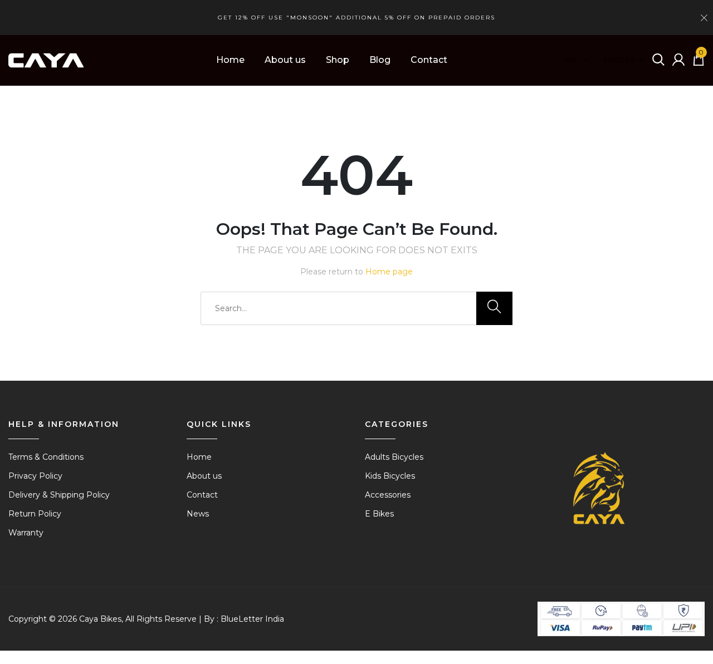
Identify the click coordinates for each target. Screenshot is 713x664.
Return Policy (34, 514)
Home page (389, 272)
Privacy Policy (35, 476)
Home (230, 60)
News (198, 514)
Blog (379, 60)
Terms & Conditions (46, 457)
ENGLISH (619, 60)
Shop (337, 60)
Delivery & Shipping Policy (59, 495)
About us (285, 60)
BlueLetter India (252, 619)
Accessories (388, 495)
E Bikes (379, 514)
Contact (429, 60)
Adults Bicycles (394, 457)
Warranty (25, 533)
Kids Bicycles (390, 476)
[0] (698, 62)
